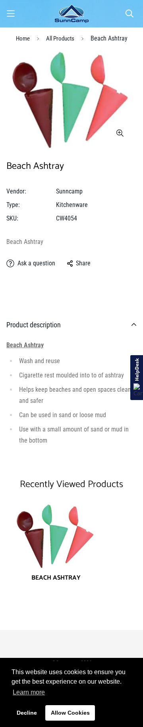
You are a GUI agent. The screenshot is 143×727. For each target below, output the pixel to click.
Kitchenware (72, 205)
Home (23, 38)
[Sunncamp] (72, 13)
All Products (60, 38)
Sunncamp (69, 191)
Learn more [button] (29, 692)
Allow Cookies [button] (70, 713)
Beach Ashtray (56, 578)
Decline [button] (27, 713)
